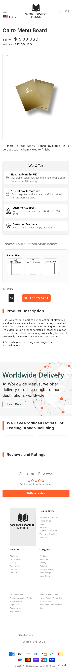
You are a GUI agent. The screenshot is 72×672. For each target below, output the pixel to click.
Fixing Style (45, 566)
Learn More (14, 404)
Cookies (13, 569)
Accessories (15, 608)
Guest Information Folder (21, 598)
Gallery (43, 562)
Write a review (35, 493)
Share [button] (9, 288)
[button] (5, 11)
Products (44, 556)
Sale (41, 608)
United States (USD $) (34, 641)
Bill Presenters (16, 594)
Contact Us (15, 566)
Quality (13, 562)
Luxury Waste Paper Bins (51, 598)
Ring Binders (15, 611)
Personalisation (46, 569)
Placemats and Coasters (51, 604)
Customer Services (48, 530)
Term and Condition (48, 534)
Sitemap (43, 537)
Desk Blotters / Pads (49, 594)
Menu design (45, 572)
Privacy (13, 572)
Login (42, 524)
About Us (14, 556)
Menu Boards (16, 601)
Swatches (44, 559)
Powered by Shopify (48, 665)
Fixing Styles (45, 520)
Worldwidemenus (30, 665)
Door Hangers (46, 601)
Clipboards (15, 604)
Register (43, 527)
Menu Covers (46, 576)
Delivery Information (49, 517)
